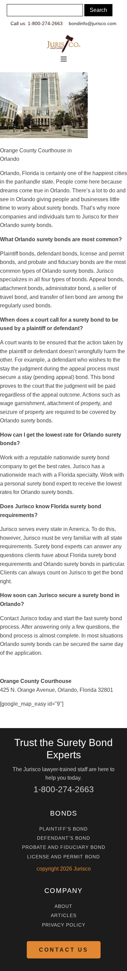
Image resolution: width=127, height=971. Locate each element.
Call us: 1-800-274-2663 (36, 23)
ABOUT (63, 906)
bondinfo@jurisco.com (93, 23)
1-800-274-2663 (64, 789)
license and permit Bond (63, 856)
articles (64, 915)
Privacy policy (63, 925)
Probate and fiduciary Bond (63, 847)
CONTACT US (63, 950)
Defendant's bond (63, 838)
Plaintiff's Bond (63, 829)
